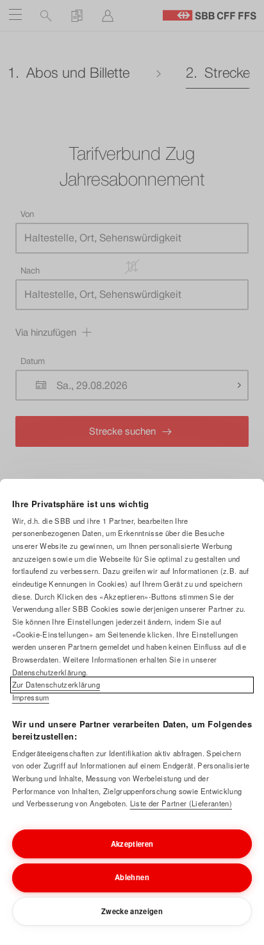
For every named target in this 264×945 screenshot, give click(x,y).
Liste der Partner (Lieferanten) (181, 803)
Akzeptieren (132, 843)
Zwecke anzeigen (132, 911)
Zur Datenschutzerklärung (56, 684)
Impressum (30, 697)
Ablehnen (132, 877)
